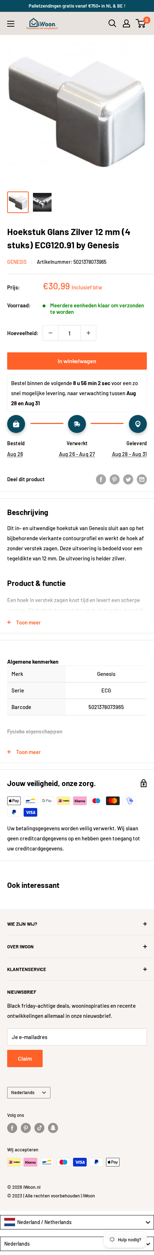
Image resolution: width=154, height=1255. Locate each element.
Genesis (17, 262)
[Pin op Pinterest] (115, 479)
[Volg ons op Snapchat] (53, 1128)
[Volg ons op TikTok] (39, 1128)
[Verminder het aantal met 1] (50, 332)
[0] (140, 23)
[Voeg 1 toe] (88, 332)
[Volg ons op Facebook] (12, 1128)
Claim (25, 1058)
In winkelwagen (77, 360)
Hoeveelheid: (22, 333)
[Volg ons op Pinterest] (26, 1128)
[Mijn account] (126, 23)
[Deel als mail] (142, 479)
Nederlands (22, 1092)
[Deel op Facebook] (101, 479)
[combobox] (77, 1222)
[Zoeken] (112, 23)
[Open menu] (10, 24)
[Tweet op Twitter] (128, 479)
